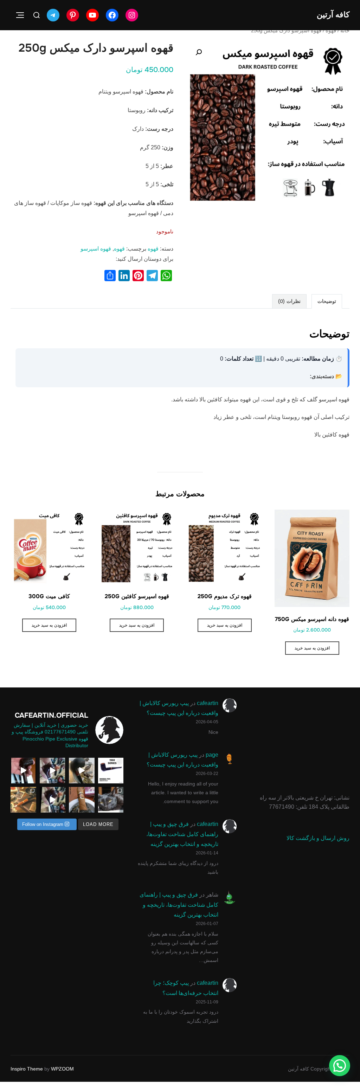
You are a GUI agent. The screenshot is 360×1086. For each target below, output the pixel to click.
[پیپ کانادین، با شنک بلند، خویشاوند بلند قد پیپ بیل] (23, 770)
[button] (198, 52)
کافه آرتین (333, 15)
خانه (344, 30)
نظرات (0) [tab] (289, 301)
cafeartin (207, 703)
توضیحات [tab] (326, 301)
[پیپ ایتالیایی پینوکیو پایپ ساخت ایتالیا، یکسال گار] (82, 770)
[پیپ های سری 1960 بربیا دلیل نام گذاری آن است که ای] (111, 770)
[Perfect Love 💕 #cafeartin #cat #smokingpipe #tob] (111, 800)
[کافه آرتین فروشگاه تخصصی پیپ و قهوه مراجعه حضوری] (82, 800)
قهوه (331, 30)
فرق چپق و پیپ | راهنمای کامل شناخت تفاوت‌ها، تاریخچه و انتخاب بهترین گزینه (182, 834)
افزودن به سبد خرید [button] (312, 648)
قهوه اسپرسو (96, 249)
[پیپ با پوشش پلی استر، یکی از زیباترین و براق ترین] (52, 770)
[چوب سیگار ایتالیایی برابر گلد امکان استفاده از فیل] (23, 800)
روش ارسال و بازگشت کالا (318, 838)
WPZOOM (62, 1069)
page (212, 755)
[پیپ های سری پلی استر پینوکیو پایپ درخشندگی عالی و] (52, 800)
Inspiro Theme (27, 1069)
